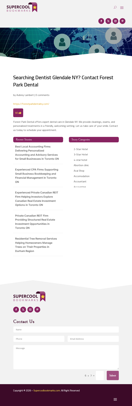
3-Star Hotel (81, 154)
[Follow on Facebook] (101, 21)
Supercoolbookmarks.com (46, 390)
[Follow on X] (108, 21)
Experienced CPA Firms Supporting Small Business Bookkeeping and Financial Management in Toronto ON (36, 175)
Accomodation (82, 176)
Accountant (80, 181)
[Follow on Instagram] (115, 21)
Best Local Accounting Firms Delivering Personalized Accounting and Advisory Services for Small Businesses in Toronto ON (37, 153)
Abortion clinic (81, 165)
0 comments (42, 95)
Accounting (80, 186)
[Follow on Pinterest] (122, 21)
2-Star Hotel (81, 149)
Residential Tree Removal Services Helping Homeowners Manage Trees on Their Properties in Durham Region (36, 245)
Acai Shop (79, 170)
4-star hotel (80, 159)
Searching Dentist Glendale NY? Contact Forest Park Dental (63, 80)
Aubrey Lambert (25, 95)
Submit (112, 375)
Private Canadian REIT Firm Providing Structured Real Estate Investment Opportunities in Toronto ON (35, 222)
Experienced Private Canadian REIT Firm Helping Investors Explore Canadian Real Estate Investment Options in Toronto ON (36, 198)
